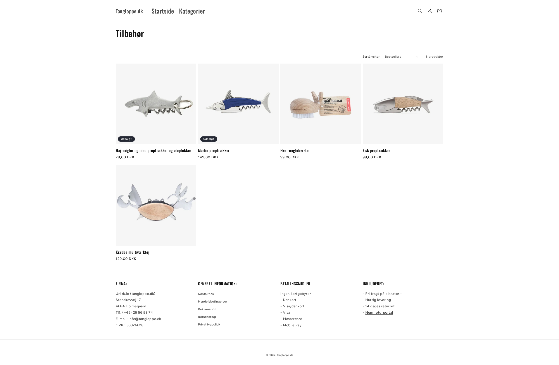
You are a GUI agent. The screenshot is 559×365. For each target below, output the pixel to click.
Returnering (207, 317)
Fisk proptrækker (376, 150)
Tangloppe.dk (285, 355)
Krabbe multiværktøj (132, 252)
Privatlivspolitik (209, 324)
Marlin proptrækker (214, 150)
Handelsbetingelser (212, 301)
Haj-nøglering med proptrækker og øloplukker (153, 150)
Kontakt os (206, 294)
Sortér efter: (371, 57)
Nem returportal (379, 312)
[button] (420, 11)
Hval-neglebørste (294, 150)
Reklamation (207, 309)
